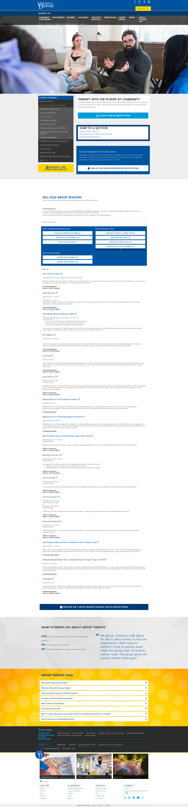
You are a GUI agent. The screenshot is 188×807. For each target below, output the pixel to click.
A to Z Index (99, 798)
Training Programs (48, 137)
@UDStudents (61, 744)
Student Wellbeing (48, 97)
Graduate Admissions (74, 791)
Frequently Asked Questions (90, 137)
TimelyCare (72, 744)
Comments (93, 805)
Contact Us (126, 788)
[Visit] (134, 2)
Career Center (121, 18)
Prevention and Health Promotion (54, 141)
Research (70, 798)
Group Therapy (82, 24)
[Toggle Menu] (71, 101)
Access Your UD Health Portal (115, 115)
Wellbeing (83, 17)
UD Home (40, 24)
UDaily (41, 793)
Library (70, 796)
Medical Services (47, 101)
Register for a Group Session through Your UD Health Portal (95, 607)
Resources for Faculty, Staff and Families (69, 735)
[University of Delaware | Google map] (127, 793)
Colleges (70, 793)
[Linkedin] (133, 798)
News (131, 17)
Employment (43, 798)
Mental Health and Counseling (69, 24)
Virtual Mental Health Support (53, 128)
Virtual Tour (43, 796)
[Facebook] (129, 798)
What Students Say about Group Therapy (95, 134)
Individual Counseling (49, 109)
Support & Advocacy (96, 18)
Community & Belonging (45, 18)
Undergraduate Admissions (76, 788)
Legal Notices (100, 805)
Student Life (44, 13)
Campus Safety (100, 796)
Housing (71, 17)
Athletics (42, 791)
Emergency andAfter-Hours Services (56, 168)
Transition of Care (47, 153)
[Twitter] (142, 798)
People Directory (100, 791)
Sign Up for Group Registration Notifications (114, 168)
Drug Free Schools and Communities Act (110, 744)
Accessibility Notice (101, 788)
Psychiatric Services (48, 120)
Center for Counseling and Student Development (46, 736)
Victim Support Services (49, 145)
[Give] (144, 2)
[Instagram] (124, 798)
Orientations (110, 17)
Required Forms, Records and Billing (55, 156)
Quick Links (141, 8)
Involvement (58, 17)
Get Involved (45, 149)
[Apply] (139, 2)
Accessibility (107, 805)
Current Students (49, 24)
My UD (97, 793)
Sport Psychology (47, 124)
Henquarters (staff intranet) (87, 744)
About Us (43, 160)
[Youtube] (138, 798)
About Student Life (143, 19)
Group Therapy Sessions (88, 131)
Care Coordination (48, 113)
